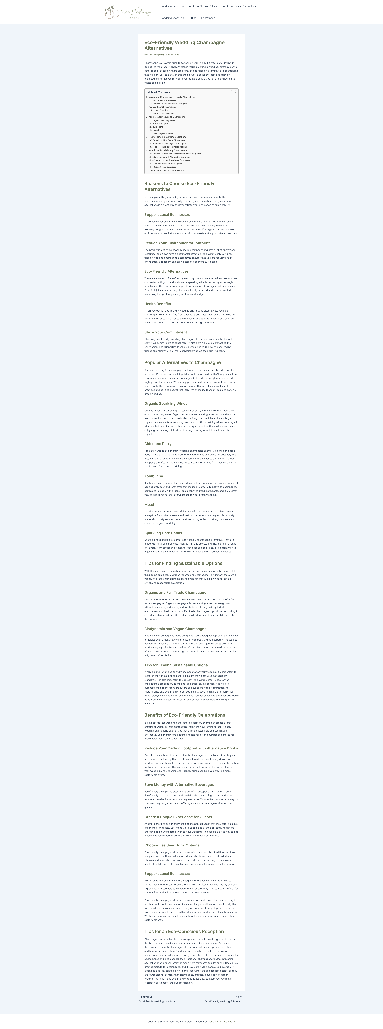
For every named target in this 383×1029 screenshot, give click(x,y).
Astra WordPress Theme (221, 1021)
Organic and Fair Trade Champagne (169, 140)
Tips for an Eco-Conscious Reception (167, 170)
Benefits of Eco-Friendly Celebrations (167, 150)
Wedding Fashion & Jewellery (239, 5)
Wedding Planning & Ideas (203, 5)
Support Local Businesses (164, 100)
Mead (156, 130)
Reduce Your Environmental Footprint (170, 103)
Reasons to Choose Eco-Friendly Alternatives (171, 97)
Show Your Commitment (164, 113)
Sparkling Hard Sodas (163, 133)
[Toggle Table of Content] (232, 92)
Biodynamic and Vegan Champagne (169, 143)
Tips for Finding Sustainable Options (167, 137)
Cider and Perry (160, 123)
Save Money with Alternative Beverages (171, 157)
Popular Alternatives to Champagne (166, 117)
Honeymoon (208, 17)
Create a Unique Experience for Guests (171, 160)
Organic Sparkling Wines (164, 120)
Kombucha (158, 127)
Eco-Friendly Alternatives (164, 107)
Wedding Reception (173, 17)
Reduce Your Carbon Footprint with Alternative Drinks (177, 153)
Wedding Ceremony (173, 5)
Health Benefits (160, 110)
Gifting (192, 17)
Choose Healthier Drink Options (168, 163)
